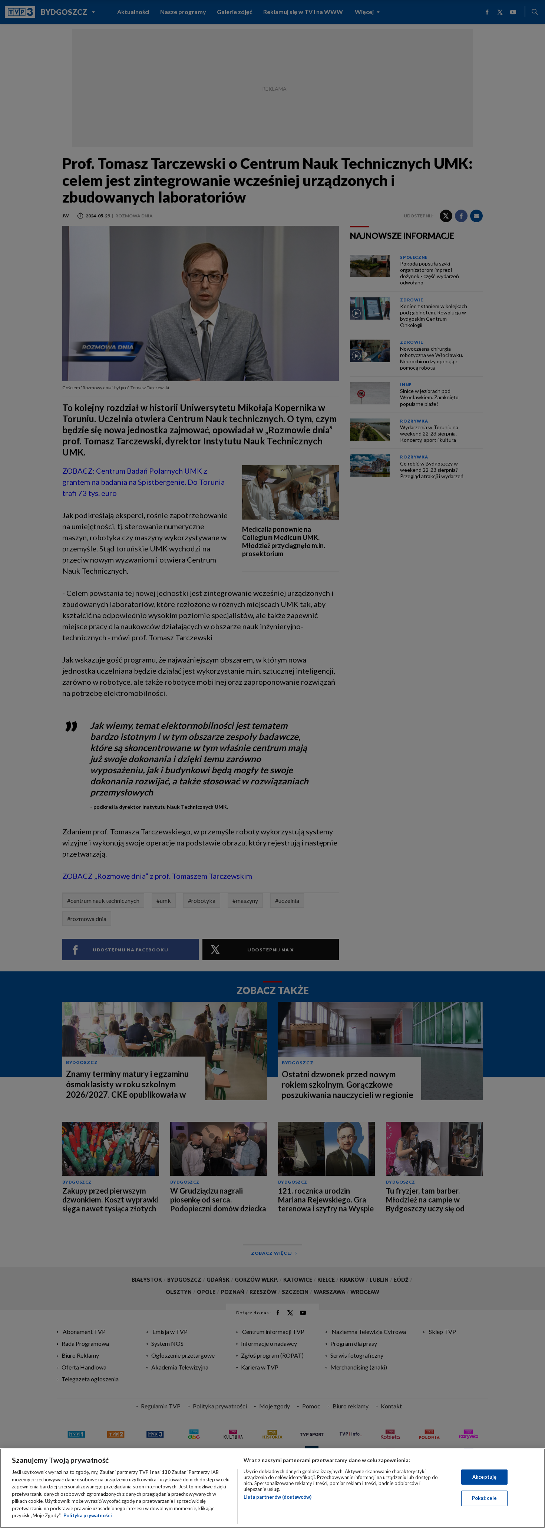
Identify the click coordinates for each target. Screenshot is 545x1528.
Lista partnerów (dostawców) (277, 1497)
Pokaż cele (484, 1498)
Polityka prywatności (87, 1515)
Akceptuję (484, 1477)
